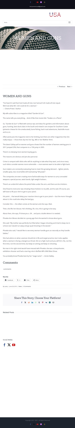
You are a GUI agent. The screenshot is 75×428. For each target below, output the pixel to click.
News (20, 286)
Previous (62, 86)
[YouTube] (13, 344)
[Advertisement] (37, 64)
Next (69, 86)
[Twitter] (9, 344)
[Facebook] (4, 344)
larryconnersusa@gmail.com (37, 6)
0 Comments (27, 286)
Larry (6, 286)
